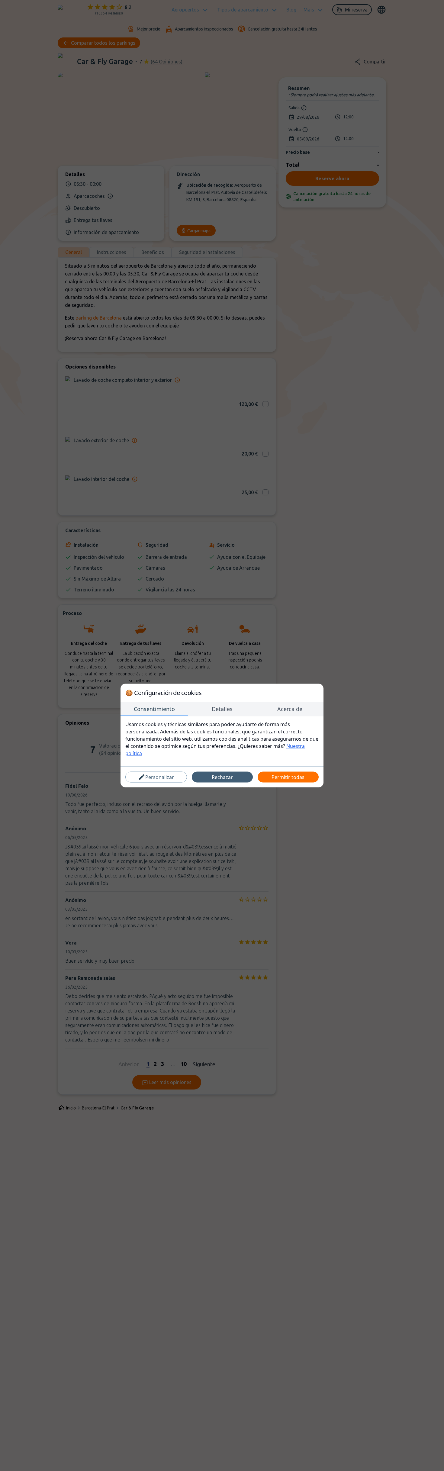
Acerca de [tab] (289, 709)
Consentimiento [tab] (154, 709)
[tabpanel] (222, 739)
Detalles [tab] (222, 709)
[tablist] (222, 709)
